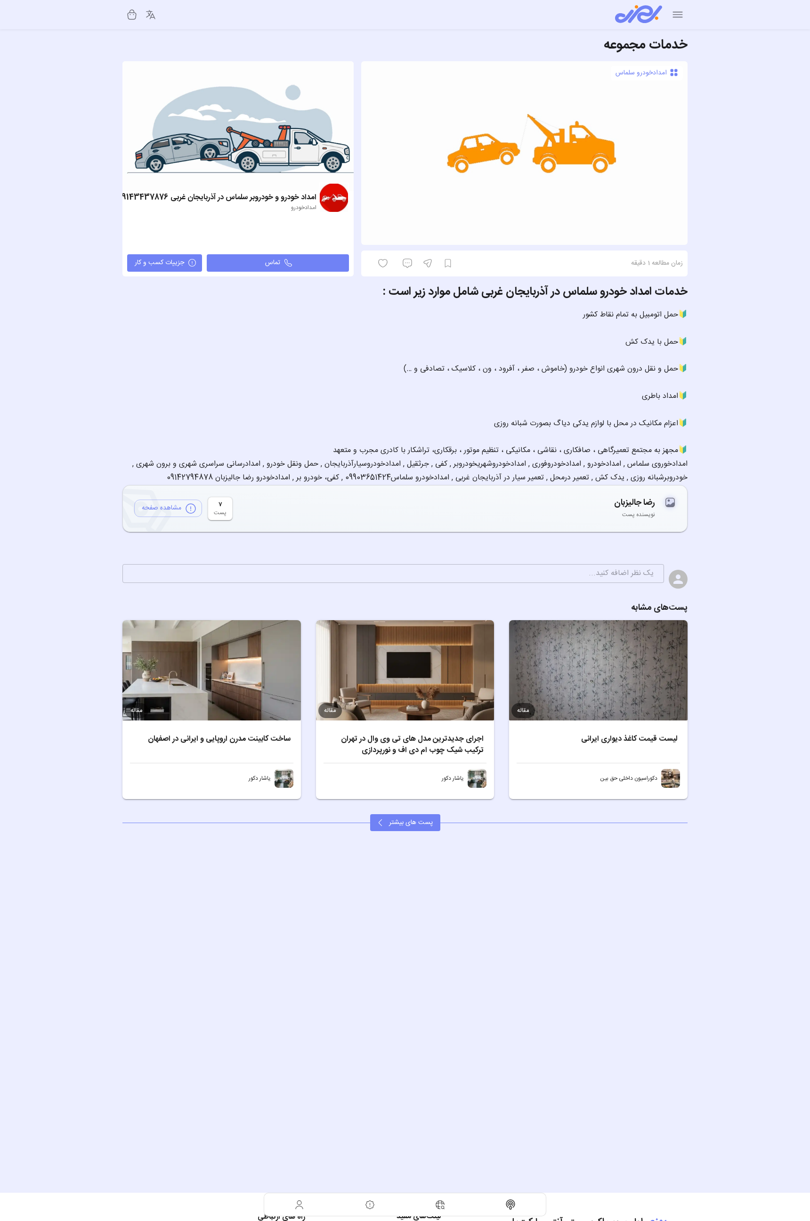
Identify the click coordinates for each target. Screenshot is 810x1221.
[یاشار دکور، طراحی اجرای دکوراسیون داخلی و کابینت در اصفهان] (477, 778)
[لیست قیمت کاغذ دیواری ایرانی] (598, 670)
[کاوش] (440, 1204)
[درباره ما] (370, 1204)
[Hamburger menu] (678, 14)
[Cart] (131, 14)
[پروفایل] (299, 1204)
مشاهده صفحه (161, 508)
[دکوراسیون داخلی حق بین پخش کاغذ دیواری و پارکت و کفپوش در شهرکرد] (670, 778)
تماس (272, 262)
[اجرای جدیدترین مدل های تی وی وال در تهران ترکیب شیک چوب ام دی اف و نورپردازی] (405, 670)
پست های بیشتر (411, 822)
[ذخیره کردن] (448, 263)
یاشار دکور (453, 778)
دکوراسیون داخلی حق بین (628, 778)
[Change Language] (150, 14)
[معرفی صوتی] (511, 1204)
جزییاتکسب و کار (159, 262)
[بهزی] (638, 14)
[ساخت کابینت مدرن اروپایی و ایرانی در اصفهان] (211, 670)
